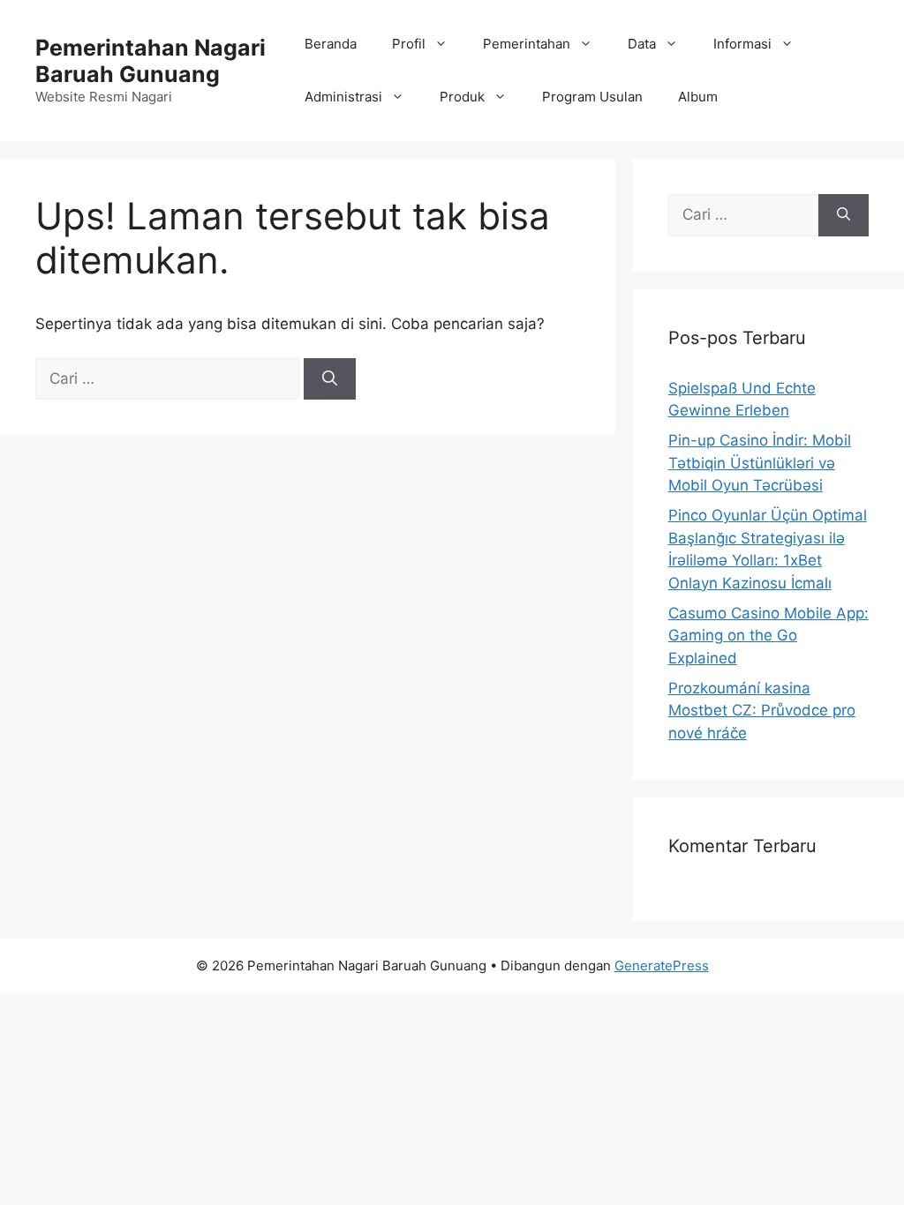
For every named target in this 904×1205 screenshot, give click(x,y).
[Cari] (330, 379)
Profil (409, 43)
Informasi (742, 43)
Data (642, 43)
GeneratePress (661, 965)
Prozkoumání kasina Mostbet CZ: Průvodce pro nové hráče (761, 710)
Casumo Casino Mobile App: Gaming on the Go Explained (768, 635)
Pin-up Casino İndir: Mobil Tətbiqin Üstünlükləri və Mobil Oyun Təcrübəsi (759, 462)
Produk (462, 96)
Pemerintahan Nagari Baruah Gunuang (150, 60)
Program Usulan (592, 96)
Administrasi (343, 96)
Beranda (331, 43)
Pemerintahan (526, 43)
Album (698, 96)
